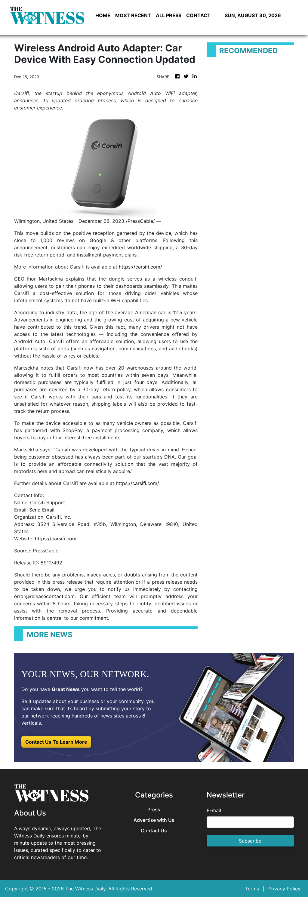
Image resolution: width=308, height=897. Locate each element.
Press (153, 810)
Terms (252, 889)
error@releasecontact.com (44, 596)
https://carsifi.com (55, 539)
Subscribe (250, 841)
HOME (102, 15)
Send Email (41, 510)
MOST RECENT (133, 15)
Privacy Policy (284, 889)
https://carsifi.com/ (140, 267)
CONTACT (198, 15)
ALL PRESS (168, 15)
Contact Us (154, 831)
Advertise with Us (154, 820)
